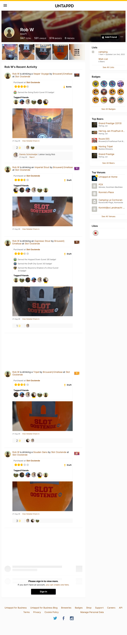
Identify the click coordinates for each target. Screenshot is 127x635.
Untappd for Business (16, 607)
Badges (79, 607)
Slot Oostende (22, 76)
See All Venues (108, 216)
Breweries (66, 607)
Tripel (36, 372)
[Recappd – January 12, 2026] (95, 92)
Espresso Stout (42, 241)
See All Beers (108, 163)
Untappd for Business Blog (44, 607)
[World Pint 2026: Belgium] (112, 84)
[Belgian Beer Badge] (95, 84)
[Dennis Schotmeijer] (28, 147)
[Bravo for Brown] (104, 92)
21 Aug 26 (16, 141)
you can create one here (57, 584)
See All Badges (108, 109)
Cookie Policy (52, 612)
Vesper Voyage (41, 73)
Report (32, 157)
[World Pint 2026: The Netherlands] (104, 84)
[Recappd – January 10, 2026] (112, 92)
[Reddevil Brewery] (95, 233)
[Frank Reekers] (28, 440)
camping (103, 52)
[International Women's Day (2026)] (120, 84)
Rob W (15, 73)
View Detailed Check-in (30, 141)
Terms (26, 612)
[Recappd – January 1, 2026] (120, 92)
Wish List (103, 59)
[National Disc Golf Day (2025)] (120, 100)
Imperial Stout (42, 167)
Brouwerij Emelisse (62, 73)
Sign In (43, 591)
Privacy (37, 612)
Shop (89, 607)
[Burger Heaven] (104, 100)
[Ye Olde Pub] (112, 100)
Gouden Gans (40, 452)
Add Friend (111, 37)
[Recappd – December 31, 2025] (95, 100)
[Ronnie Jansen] (32, 147)
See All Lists (108, 67)
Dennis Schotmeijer (28, 154)
